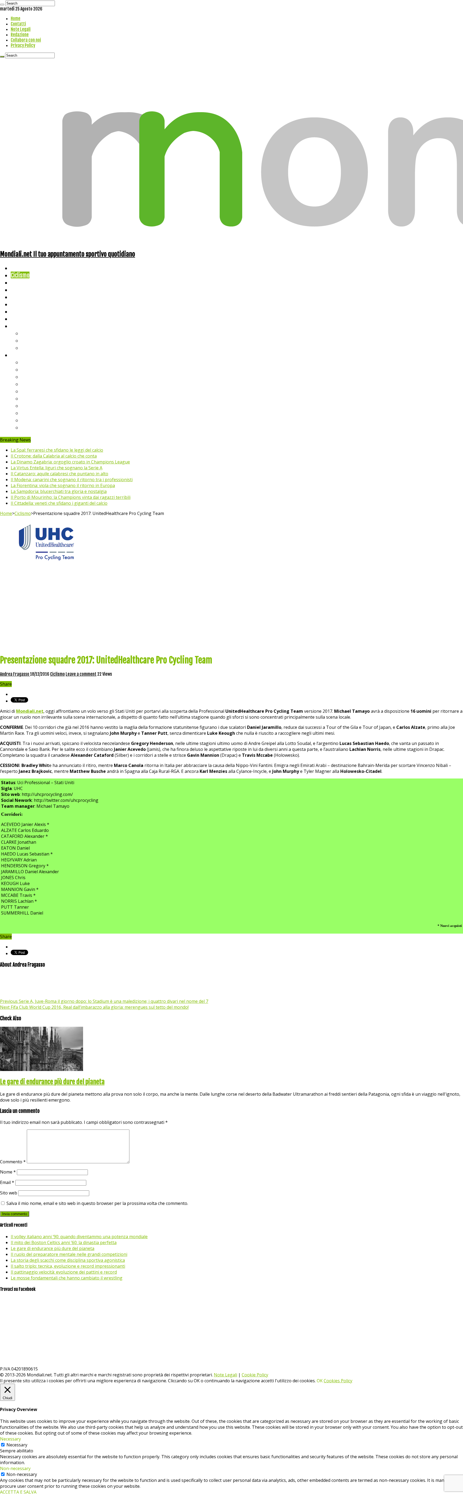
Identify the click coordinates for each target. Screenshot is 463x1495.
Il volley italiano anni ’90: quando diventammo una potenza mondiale (79, 1237)
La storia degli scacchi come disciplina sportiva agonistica (68, 1260)
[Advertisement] (231, 611)
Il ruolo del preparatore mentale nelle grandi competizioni (69, 1254)
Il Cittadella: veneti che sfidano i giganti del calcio (59, 503)
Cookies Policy (338, 1381)
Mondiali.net (29, 711)
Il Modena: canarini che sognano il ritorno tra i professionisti (72, 480)
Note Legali (21, 29)
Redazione (20, 34)
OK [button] (320, 1381)
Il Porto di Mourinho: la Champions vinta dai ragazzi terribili (70, 497)
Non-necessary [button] (15, 1468)
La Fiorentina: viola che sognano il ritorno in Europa (63, 485)
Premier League (39, 376)
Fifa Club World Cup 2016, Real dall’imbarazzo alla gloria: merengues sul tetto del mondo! (94, 1007)
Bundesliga (33, 391)
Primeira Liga (36, 412)
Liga (26, 384)
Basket (29, 347)
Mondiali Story (27, 304)
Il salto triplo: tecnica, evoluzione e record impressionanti (68, 1266)
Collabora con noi (26, 40)
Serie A (29, 362)
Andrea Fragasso (15, 674)
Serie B (29, 369)
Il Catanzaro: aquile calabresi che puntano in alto (59, 474)
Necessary (16, 1445)
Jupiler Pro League (42, 427)
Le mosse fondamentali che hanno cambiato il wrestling (66, 1278)
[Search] (2, 4)
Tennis (28, 340)
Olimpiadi (21, 311)
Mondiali (20, 297)
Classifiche (23, 355)
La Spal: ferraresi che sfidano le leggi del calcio (57, 450)
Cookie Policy (255, 1375)
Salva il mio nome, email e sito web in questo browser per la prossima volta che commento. (97, 1203)
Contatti (18, 24)
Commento (13, 1162)
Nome (8, 1172)
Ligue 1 (29, 398)
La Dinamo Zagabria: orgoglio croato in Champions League (70, 462)
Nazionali (21, 289)
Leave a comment (81, 674)
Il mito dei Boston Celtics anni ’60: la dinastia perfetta (64, 1242)
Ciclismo (20, 275)
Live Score (22, 326)
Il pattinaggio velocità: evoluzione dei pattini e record (64, 1272)
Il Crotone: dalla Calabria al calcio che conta (54, 456)
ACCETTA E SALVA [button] (18, 1492)
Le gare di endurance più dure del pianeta (52, 1082)
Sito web (8, 1193)
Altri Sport (23, 282)
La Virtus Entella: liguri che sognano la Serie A (56, 468)
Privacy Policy (23, 45)
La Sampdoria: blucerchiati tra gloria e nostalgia (59, 491)
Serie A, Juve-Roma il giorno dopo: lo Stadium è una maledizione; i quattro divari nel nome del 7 (104, 1001)
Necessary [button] (10, 1439)
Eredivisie (32, 405)
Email (7, 1182)
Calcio (17, 318)
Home (15, 18)
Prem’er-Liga (36, 420)
